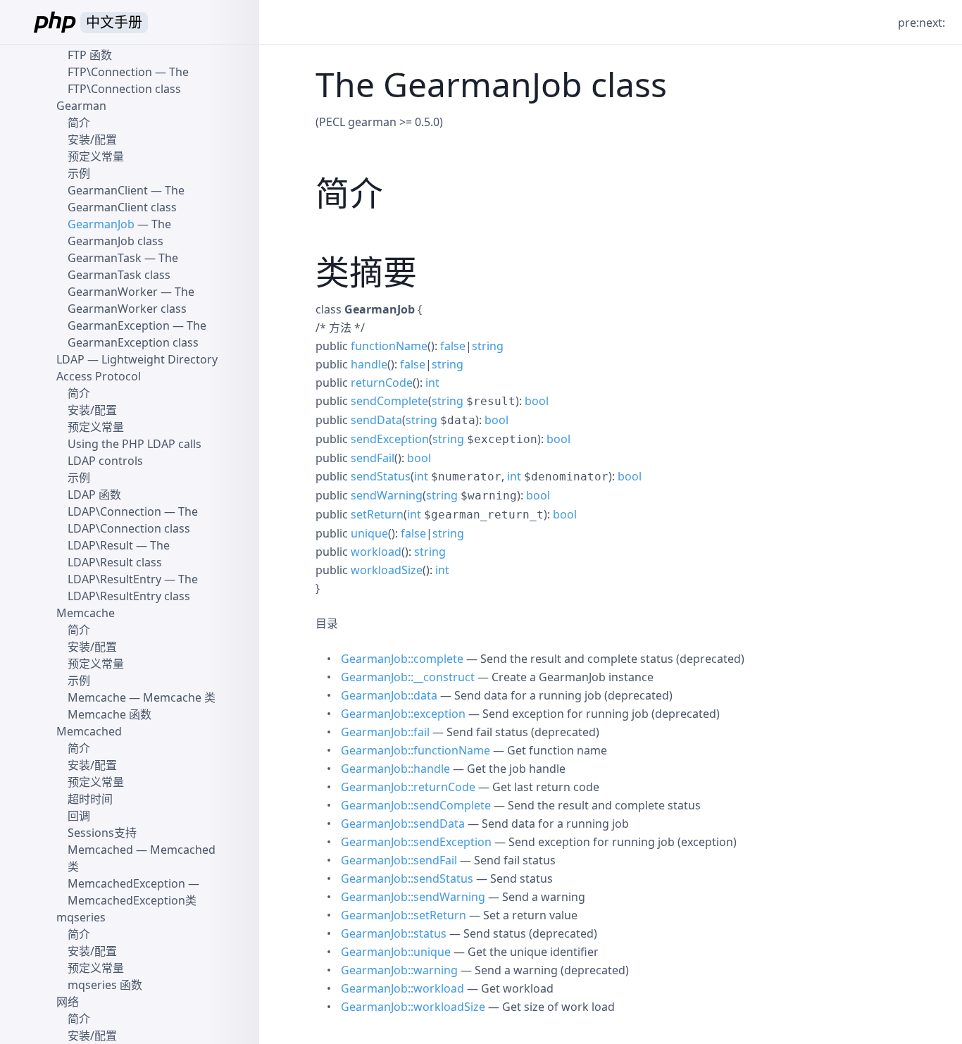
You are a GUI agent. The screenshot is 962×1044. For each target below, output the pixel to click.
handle (369, 364)
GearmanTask (105, 258)
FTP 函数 (90, 55)
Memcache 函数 (109, 714)
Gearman (81, 105)
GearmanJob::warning (399, 970)
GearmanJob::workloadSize (413, 1006)
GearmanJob (101, 224)
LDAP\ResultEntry (114, 579)
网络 (67, 1001)
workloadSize (387, 570)
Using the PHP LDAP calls (134, 444)
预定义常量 (96, 156)
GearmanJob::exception (403, 713)
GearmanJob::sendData (403, 823)
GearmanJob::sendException (416, 842)
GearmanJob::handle (395, 768)
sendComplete (389, 401)
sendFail (372, 458)
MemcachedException (126, 883)
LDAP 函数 (94, 494)
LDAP (70, 359)
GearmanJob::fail (385, 732)
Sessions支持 (102, 832)
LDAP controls (105, 460)
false (453, 346)
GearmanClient (108, 190)
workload (376, 551)
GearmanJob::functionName (415, 750)
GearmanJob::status (393, 933)
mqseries (81, 917)
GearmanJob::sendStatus (407, 878)
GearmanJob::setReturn (403, 915)
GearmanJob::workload (402, 988)
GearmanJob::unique (396, 951)
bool (537, 401)
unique (369, 533)
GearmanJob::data (389, 695)
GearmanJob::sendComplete (416, 805)
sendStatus (381, 476)
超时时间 (90, 799)
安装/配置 (92, 139)
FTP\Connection (110, 72)
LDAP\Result (100, 545)
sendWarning (387, 495)
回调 (79, 816)
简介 (79, 122)
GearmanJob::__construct (408, 677)
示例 (79, 173)
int (432, 382)
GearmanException (119, 325)
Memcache (85, 613)
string (488, 346)
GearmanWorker (113, 291)
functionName (389, 346)
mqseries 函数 (105, 985)
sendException (390, 439)
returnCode (382, 382)
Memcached (89, 731)
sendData (376, 420)
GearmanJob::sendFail (399, 860)
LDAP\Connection (114, 511)
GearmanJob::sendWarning (413, 897)
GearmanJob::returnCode (408, 787)
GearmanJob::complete (402, 658)
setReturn (377, 514)
